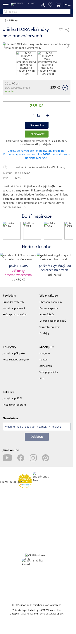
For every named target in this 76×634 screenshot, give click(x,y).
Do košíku (37, 128)
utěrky (13, 20)
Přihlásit (43, 5)
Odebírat (36, 440)
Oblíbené (50, 5)
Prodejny (44, 336)
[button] (5, 46)
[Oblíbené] (61, 30)
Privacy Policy (25, 616)
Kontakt (43, 362)
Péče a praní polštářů (14, 407)
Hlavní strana (4, 20)
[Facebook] (20, 460)
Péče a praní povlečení (15, 317)
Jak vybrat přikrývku (14, 356)
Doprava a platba (48, 311)
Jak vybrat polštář (12, 401)
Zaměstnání (45, 368)
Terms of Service (47, 616)
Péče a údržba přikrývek (16, 362)
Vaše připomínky (48, 375)
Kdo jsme (44, 356)
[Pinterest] (45, 460)
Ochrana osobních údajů (52, 323)
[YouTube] (7, 460)
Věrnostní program (49, 330)
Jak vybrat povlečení (14, 311)
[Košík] (58, 5)
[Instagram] (33, 460)
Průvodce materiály (13, 305)
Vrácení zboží (46, 317)
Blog (41, 381)
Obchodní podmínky (50, 305)
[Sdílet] (67, 30)
